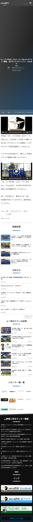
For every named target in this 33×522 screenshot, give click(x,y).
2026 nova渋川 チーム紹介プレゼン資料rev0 (12, 309)
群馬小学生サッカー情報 (17, 418)
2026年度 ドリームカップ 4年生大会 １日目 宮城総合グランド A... (16, 293)
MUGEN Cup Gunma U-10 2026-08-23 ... (12, 286)
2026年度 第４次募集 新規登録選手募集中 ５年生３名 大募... (16, 278)
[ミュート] (27, 132)
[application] (16, 125)
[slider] (15, 132)
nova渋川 (5, 3)
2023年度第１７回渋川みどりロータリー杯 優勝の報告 (21, 253)
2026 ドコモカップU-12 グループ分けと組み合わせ (22, 362)
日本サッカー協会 (16, 518)
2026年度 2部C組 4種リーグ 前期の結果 (22, 371)
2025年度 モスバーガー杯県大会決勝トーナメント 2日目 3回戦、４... (22, 354)
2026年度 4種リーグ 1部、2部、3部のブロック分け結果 (22, 329)
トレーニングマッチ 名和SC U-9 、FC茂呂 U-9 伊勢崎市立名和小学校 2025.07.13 (21, 261)
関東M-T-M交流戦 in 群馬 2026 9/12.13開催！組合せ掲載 (15, 439)
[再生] (3, 132)
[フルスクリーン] (30, 132)
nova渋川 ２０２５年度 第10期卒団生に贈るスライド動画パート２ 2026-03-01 (21, 237)
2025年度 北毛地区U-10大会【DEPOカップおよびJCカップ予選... (22, 337)
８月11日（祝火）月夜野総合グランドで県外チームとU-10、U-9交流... (16, 301)
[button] (16, 125)
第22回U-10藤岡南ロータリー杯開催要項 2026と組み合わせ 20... (22, 345)
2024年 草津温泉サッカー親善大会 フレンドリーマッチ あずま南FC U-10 (21, 245)
